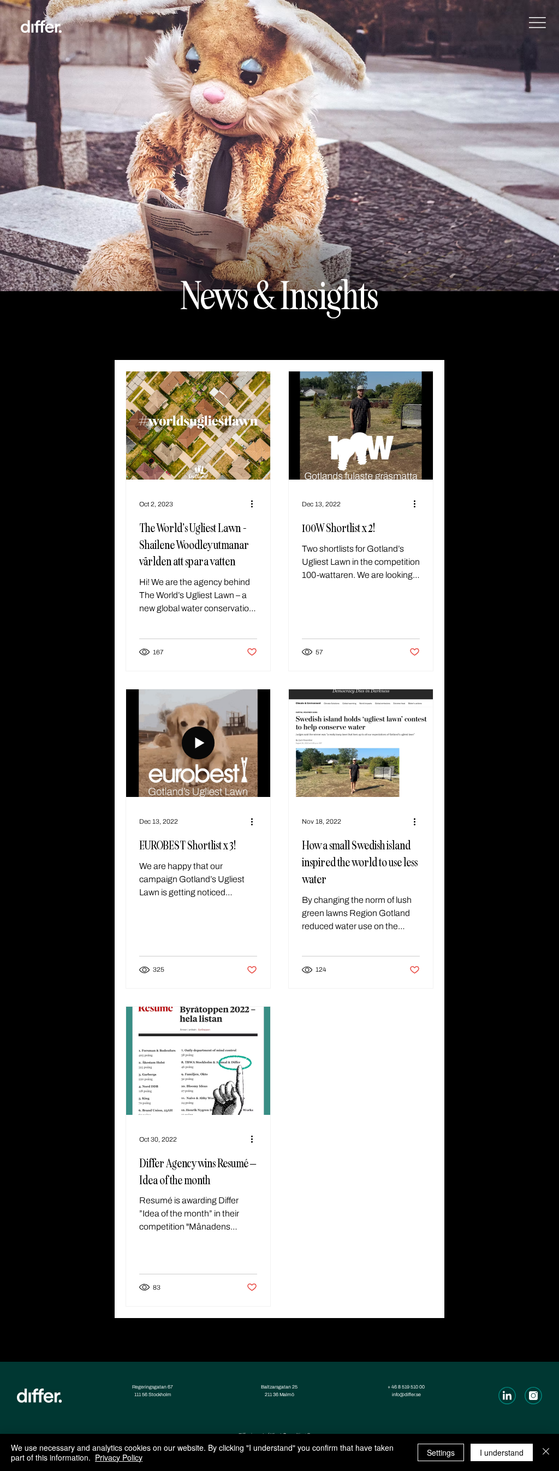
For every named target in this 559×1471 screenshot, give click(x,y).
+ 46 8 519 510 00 (406, 1387)
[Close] (545, 1452)
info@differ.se (406, 1394)
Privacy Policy (118, 1457)
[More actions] (255, 504)
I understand (502, 1452)
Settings (441, 1452)
